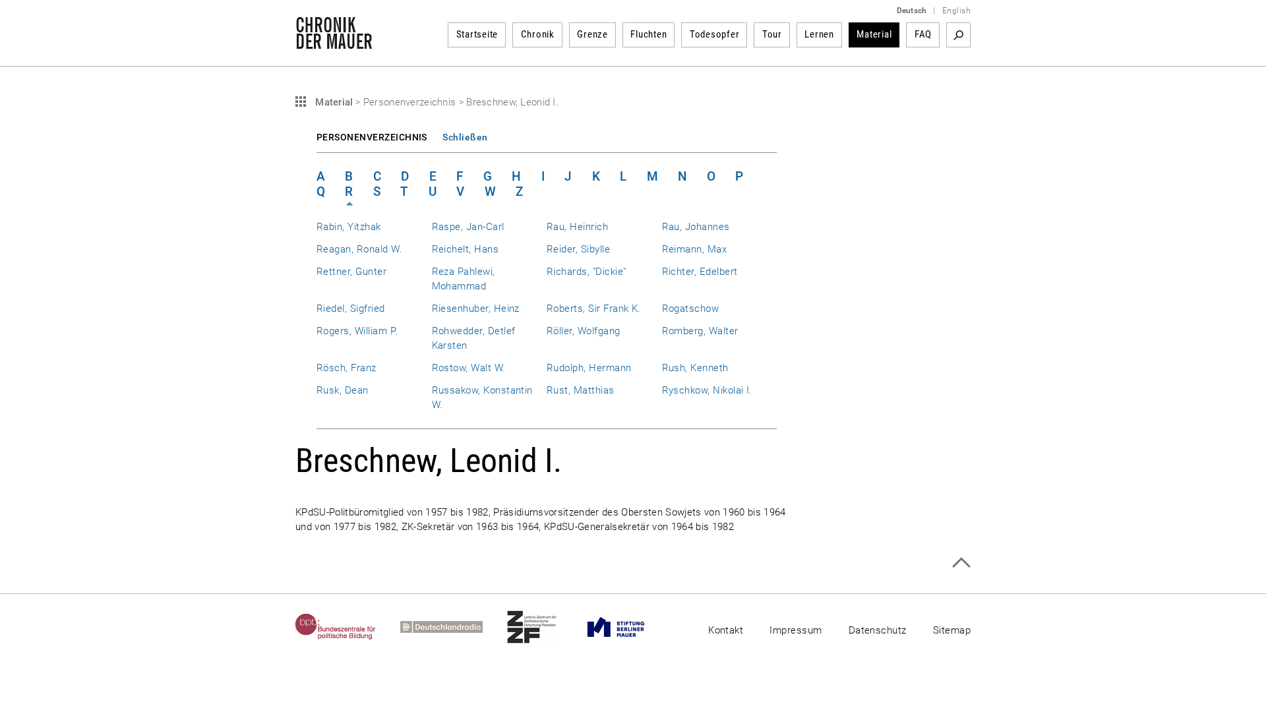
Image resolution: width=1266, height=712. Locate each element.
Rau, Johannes (696, 227)
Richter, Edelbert (700, 272)
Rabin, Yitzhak (348, 227)
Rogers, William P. (357, 331)
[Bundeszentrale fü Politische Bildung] (347, 626)
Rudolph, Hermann (589, 368)
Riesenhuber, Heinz (476, 308)
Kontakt (725, 630)
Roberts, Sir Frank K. (594, 308)
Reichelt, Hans (465, 249)
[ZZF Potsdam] (544, 626)
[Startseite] (334, 42)
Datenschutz (878, 630)
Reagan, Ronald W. (359, 249)
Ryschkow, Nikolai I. (707, 390)
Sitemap (952, 630)
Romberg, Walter (700, 331)
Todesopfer (715, 34)
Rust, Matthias (581, 390)
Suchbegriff (958, 34)
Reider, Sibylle (578, 249)
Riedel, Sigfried (350, 308)
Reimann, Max (694, 249)
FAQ (923, 34)
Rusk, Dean (342, 390)
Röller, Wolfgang (583, 331)
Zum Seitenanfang (961, 562)
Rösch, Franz (346, 368)
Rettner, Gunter (351, 272)
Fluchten (648, 34)
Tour (772, 34)
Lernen (819, 34)
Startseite (477, 34)
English (956, 10)
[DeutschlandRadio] (453, 626)
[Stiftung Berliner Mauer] (628, 626)
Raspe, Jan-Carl (468, 227)
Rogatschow (690, 308)
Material (874, 34)
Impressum (795, 630)
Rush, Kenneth (695, 368)
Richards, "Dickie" (586, 272)
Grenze (592, 34)
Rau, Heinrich (577, 227)
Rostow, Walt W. (469, 368)
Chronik (538, 34)
